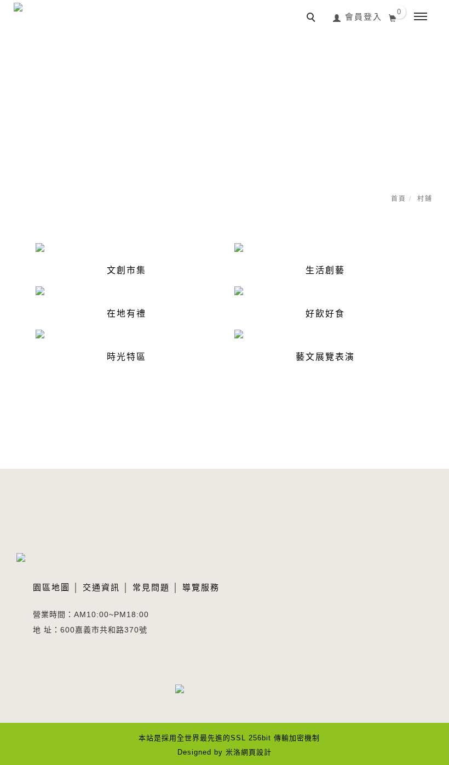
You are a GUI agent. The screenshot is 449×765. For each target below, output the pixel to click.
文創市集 (126, 270)
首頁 (398, 199)
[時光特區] (40, 333)
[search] (313, 19)
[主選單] (420, 17)
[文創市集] (40, 247)
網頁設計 (256, 752)
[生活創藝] (238, 247)
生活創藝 (325, 270)
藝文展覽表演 (325, 356)
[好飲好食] (238, 290)
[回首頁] (41, 22)
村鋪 (425, 199)
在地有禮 (126, 313)
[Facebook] (187, 695)
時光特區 (126, 356)
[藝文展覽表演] (238, 333)
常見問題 (151, 587)
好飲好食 (325, 313)
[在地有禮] (40, 290)
